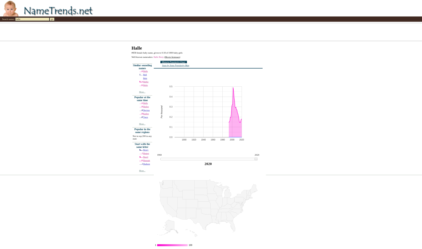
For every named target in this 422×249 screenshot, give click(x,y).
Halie (145, 85)
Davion (146, 110)
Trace (145, 117)
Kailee (146, 113)
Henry (146, 150)
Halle (145, 71)
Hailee (146, 106)
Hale (145, 78)
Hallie (146, 82)
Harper (146, 153)
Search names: (8, 19)
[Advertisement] (99, 31)
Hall (145, 74)
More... (142, 92)
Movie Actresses (172, 57)
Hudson (146, 164)
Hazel (145, 157)
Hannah (146, 160)
